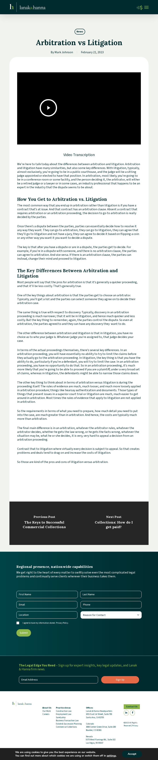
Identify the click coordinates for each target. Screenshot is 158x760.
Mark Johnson (64, 52)
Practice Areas (63, 707)
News (79, 32)
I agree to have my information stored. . (46, 623)
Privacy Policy (62, 623)
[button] (146, 7)
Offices (89, 707)
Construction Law (63, 711)
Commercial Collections (66, 726)
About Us (46, 707)
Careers (45, 714)
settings (111, 755)
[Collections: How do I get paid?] (114, 523)
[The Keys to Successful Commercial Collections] (44, 523)
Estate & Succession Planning (69, 723)
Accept (132, 754)
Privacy (135, 725)
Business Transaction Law (67, 720)
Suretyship (61, 717)
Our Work (46, 711)
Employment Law (63, 714)
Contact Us (132, 706)
